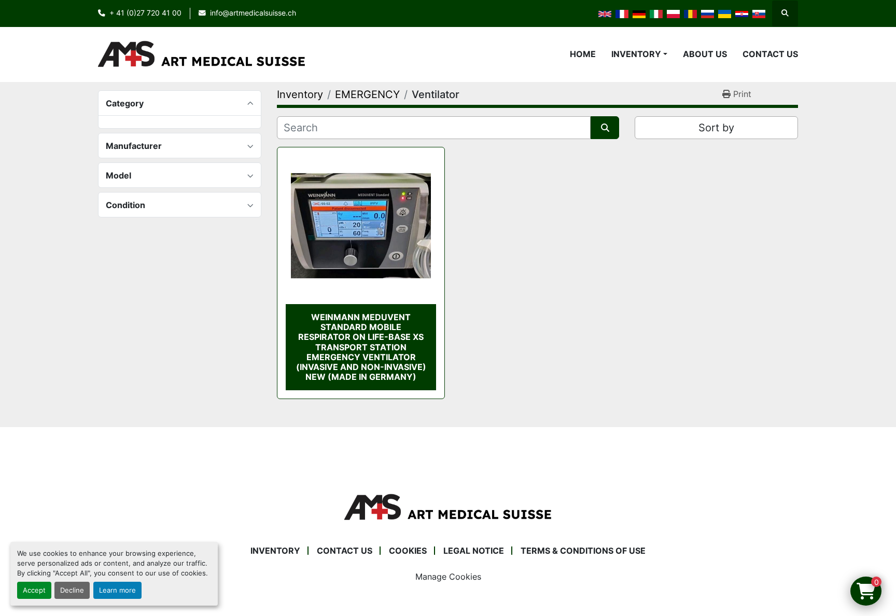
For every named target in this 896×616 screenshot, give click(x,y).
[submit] (605, 127)
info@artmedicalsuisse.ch (253, 13)
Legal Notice (473, 550)
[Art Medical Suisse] (448, 507)
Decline (72, 590)
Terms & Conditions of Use (583, 550)
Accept (34, 590)
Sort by (716, 127)
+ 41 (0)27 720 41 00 (145, 13)
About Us (705, 54)
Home (583, 54)
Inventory (636, 54)
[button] (639, 54)
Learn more (117, 590)
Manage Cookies (448, 576)
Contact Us (770, 54)
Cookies (408, 550)
